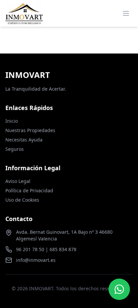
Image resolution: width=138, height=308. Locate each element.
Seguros (14, 149)
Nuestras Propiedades (30, 130)
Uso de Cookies (22, 200)
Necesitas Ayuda (24, 139)
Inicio (11, 121)
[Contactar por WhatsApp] (119, 289)
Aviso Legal (17, 181)
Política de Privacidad (29, 190)
